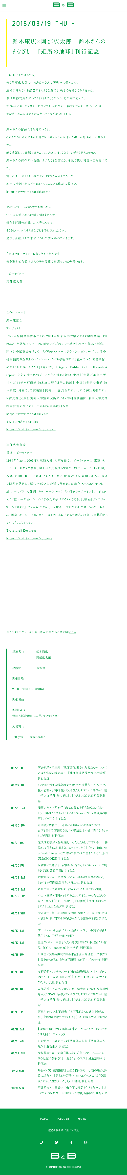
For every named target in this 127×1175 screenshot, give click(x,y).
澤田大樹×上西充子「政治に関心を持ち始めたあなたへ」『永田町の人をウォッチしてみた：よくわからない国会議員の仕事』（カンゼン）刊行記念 (73, 813)
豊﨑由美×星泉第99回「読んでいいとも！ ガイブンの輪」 (70, 889)
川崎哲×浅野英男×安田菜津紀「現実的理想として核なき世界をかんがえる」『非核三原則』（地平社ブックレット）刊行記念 (73, 959)
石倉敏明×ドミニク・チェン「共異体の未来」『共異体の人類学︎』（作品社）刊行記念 (71, 1043)
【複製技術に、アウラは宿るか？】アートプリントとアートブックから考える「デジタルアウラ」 (72, 1031)
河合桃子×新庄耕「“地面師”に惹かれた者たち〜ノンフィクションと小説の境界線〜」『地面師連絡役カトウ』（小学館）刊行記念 (73, 773)
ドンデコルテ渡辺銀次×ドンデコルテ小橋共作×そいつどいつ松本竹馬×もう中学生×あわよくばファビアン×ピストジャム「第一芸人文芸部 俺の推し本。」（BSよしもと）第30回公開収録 (72, 792)
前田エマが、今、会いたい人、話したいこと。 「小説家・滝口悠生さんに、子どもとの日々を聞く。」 (72, 933)
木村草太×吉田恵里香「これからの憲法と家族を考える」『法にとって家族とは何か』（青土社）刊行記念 (71, 880)
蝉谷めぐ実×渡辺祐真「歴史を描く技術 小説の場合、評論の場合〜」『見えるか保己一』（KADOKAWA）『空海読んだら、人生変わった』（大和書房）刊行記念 (72, 1076)
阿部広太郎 (43, 657)
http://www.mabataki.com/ (28, 191)
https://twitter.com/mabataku (30, 429)
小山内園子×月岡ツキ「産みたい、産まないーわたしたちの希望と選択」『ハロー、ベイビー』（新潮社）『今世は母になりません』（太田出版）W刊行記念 (72, 901)
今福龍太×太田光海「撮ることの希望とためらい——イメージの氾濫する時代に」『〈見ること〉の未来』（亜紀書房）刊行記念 (72, 1058)
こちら (72, 631)
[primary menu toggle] (4, 5)
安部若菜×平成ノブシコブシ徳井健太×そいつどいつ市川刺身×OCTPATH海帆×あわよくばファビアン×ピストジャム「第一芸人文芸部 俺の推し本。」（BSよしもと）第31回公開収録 (73, 997)
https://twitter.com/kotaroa (29, 538)
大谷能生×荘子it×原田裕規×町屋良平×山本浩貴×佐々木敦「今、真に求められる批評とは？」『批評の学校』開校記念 (73, 918)
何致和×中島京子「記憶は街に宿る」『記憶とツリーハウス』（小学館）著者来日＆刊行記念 (72, 868)
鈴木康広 (42, 651)
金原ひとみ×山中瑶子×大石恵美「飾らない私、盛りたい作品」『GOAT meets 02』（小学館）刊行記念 (72, 945)
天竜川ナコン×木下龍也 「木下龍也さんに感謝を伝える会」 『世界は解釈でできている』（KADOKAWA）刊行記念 (72, 1017)
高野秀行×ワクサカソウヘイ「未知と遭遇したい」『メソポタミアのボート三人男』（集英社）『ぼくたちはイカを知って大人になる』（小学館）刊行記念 (72, 977)
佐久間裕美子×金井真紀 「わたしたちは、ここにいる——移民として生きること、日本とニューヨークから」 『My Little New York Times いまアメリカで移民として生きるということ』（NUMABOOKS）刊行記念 (73, 850)
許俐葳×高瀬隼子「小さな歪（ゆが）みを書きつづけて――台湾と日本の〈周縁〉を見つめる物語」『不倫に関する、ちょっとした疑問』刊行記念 (73, 830)
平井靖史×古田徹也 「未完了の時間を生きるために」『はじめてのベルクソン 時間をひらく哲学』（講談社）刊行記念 (72, 1090)
